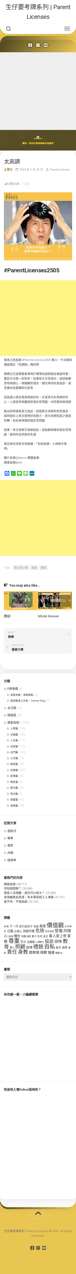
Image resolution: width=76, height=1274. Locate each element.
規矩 (64, 947)
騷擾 (51, 952)
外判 (39, 936)
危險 (39, 930)
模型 (10, 845)
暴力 (12, 947)
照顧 (20, 947)
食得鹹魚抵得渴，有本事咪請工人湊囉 (29, 897)
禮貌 (38, 947)
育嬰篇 (14, 799)
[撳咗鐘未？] (46, 45)
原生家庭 (49, 931)
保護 (36, 926)
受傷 (59, 930)
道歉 (43, 952)
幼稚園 (31, 941)
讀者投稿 (13, 722)
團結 (7, 616)
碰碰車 (11, 860)
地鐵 (23, 936)
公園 (10, 931)
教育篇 (14, 764)
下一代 (14, 926)
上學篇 (8, 169)
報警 (29, 936)
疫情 (29, 947)
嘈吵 (17, 936)
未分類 (11, 708)
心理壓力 (39, 942)
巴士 (23, 942)
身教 (23, 952)
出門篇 (14, 752)
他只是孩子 (26, 926)
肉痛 (10, 852)
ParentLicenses (60, 169)
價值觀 (55, 925)
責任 (12, 952)
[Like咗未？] (30, 45)
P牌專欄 (12, 689)
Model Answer (48, 616)
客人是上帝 (21, 567)
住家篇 (14, 746)
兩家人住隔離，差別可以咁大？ (24, 893)
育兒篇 (14, 793)
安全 (45, 936)
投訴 (34, 567)
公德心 (18, 931)
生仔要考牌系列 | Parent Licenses (38, 11)
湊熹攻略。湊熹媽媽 (21, 694)
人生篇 (14, 740)
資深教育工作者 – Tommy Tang (27, 700)
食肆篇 (14, 805)
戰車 (10, 838)
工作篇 (14, 758)
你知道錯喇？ (12, 888)
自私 (49, 946)
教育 (43, 567)
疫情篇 (14, 775)
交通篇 (14, 734)
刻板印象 (29, 931)
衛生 (58, 947)
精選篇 (11, 715)
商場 (10, 936)
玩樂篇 (14, 770)
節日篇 (14, 787)
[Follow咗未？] (38, 45)
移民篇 (14, 781)
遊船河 (11, 831)
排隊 (58, 941)
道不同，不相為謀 (15, 901)
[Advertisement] (38, 90)
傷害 (42, 926)
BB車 (6, 926)
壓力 (34, 936)
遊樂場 (34, 952)
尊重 (14, 941)
